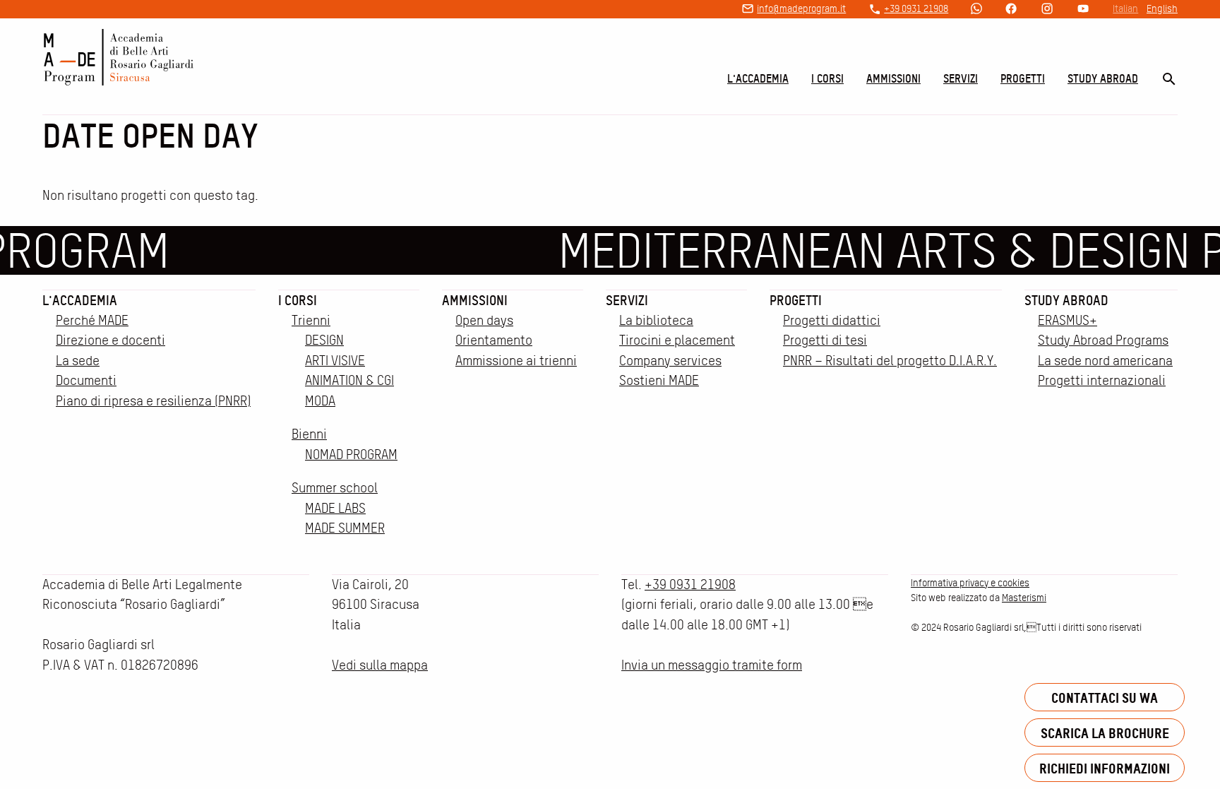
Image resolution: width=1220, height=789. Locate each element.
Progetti (1022, 78)
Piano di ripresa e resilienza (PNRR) (153, 401)
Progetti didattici (831, 320)
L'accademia (758, 78)
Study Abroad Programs (1103, 340)
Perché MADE (92, 320)
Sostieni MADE (659, 380)
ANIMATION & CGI (349, 380)
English (1162, 8)
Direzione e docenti (110, 340)
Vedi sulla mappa (380, 665)
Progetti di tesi (825, 340)
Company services (670, 360)
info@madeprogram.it (801, 8)
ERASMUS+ (1067, 320)
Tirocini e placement (677, 340)
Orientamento (493, 340)
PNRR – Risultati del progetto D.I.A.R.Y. (890, 360)
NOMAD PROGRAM (351, 454)
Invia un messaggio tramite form (711, 665)
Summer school (335, 488)
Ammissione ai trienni (516, 360)
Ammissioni (893, 78)
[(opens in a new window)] (976, 9)
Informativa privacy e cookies (970, 582)
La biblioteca (656, 320)
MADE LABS (335, 508)
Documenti (86, 380)
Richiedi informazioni (1104, 768)
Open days (484, 320)
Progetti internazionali (1102, 380)
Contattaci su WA (1104, 697)
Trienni (311, 320)
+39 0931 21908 (916, 8)
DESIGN (324, 340)
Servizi (960, 78)
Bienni (309, 434)
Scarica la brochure (1105, 733)
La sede (78, 360)
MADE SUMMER (345, 528)
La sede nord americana (1105, 360)
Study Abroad (1103, 78)
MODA (320, 401)
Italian (1125, 8)
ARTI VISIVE (335, 360)
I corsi (827, 78)
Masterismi (1024, 597)
